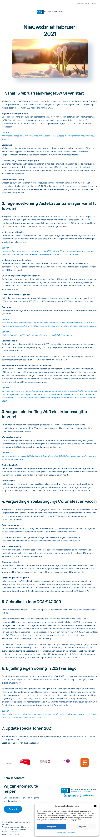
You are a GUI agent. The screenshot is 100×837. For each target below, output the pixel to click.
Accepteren (51, 827)
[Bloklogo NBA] (84, 759)
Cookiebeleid (61, 832)
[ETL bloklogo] (25, 760)
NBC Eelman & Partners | (17, 822)
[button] (95, 806)
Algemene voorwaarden (11, 827)
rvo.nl (32, 326)
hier (8, 742)
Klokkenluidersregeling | (11, 834)
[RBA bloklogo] (45, 760)
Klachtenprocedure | (9, 832)
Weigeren (82, 827)
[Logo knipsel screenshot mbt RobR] (50, 10)
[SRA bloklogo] (65, 759)
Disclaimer (71, 832)
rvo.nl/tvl (12, 219)
